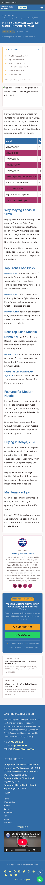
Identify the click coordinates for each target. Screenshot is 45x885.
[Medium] (6, 874)
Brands (7, 805)
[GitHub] (29, 871)
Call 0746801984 (24, 627)
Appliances (9, 812)
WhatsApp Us (24, 635)
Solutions (8, 822)
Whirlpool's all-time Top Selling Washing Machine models (21, 685)
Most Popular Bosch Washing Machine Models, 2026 (20, 662)
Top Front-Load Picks (16, 60)
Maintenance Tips (15, 74)
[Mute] (34, 850)
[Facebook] (20, 586)
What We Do (9, 802)
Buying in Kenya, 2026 (16, 71)
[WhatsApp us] (40, 879)
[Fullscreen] (38, 850)
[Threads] (25, 586)
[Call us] (40, 872)
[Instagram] (15, 586)
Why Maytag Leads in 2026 (18, 56)
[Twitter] (9, 871)
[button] (22, 7)
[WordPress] (33, 871)
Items (6, 819)
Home (4, 15)
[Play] (7, 850)
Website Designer (22, 879)
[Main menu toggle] (42, 7)
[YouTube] (15, 874)
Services (8, 809)
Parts (6, 816)
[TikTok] (24, 871)
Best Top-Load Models (17, 63)
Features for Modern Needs (18, 67)
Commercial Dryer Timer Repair (19, 778)
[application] (22, 841)
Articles (11, 15)
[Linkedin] (19, 871)
